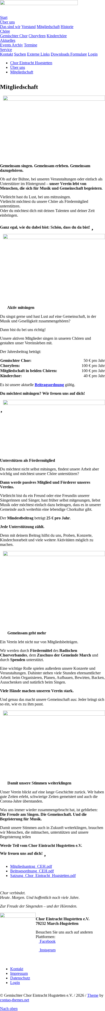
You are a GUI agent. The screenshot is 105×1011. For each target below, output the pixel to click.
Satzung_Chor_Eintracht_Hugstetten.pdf (43, 875)
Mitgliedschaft (21, 72)
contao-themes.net (14, 1000)
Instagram (47, 950)
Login (15, 982)
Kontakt (16, 969)
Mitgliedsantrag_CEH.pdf (31, 866)
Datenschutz (20, 978)
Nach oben (9, 1008)
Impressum (19, 973)
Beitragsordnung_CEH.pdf (32, 871)
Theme (92, 995)
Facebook (47, 941)
